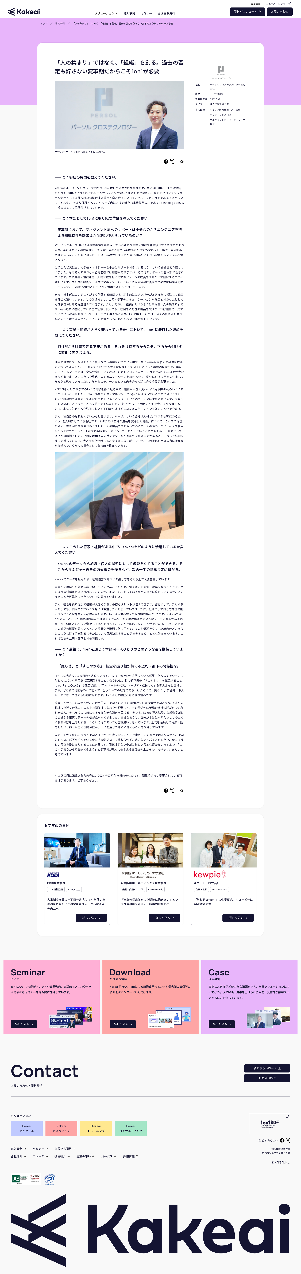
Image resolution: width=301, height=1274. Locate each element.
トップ (43, 23)
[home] (24, 8)
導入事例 (60, 23)
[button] (106, 13)
